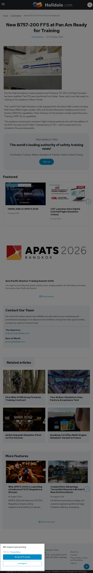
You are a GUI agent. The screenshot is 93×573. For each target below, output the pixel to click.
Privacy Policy (15, 552)
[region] (22, 557)
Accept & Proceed (22, 557)
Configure (22, 563)
